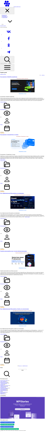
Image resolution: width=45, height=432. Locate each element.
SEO (1, 391)
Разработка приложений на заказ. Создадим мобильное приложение (13, 251)
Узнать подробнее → (3, 160)
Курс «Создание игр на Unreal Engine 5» (7, 422)
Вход (1, 25)
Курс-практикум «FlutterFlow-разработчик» (8, 76)
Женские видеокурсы (3, 382)
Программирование (3, 109)
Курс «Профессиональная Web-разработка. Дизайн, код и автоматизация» (14, 308)
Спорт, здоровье (2, 381)
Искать (10, 63)
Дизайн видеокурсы (3, 386)
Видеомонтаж (2, 387)
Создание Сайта (2, 383)
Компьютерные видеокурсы (4, 385)
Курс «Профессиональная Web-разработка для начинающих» (12, 193)
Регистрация (4, 25)
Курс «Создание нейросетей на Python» (7, 424)
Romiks (1, 124)
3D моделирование (3, 388)
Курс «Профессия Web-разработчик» (7, 426)
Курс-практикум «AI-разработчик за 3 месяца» (9, 134)
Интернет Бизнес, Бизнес (4, 283)
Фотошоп (1, 384)
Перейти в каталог (3, 74)
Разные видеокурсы (3, 390)
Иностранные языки (3, 392)
